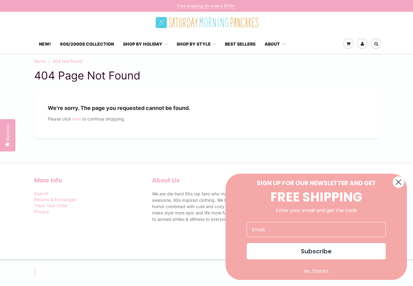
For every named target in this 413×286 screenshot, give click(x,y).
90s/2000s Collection (87, 44)
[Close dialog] (398, 182)
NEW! (45, 44)
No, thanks (316, 271)
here (76, 118)
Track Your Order (51, 205)
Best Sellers (240, 44)
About (272, 44)
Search (41, 193)
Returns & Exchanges (55, 199)
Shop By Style (194, 44)
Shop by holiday (142, 44)
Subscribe (316, 251)
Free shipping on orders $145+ (206, 5)
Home (40, 61)
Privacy (41, 211)
